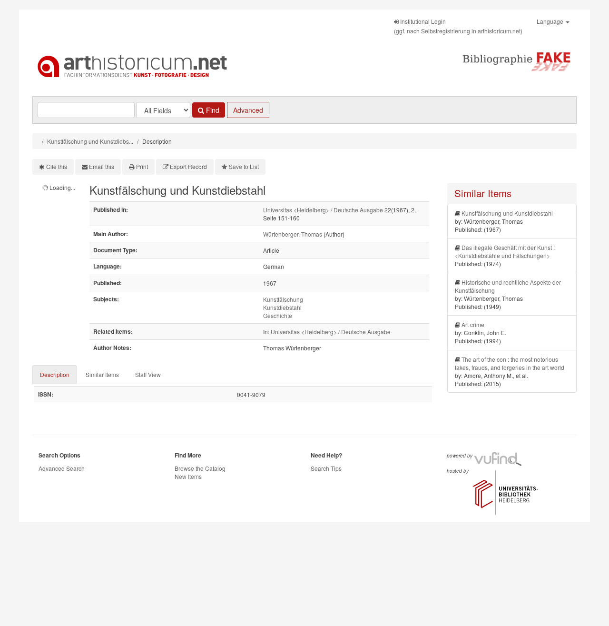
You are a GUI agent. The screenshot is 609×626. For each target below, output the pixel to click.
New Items (188, 476)
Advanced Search (62, 468)
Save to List (244, 166)
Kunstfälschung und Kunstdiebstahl (507, 213)
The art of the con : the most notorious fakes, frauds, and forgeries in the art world (509, 363)
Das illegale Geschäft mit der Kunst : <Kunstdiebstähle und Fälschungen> (505, 251)
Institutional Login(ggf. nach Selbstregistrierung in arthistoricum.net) (458, 26)
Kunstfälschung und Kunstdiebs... (90, 141)
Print (142, 166)
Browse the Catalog (200, 468)
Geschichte (277, 315)
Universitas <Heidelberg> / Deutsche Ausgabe (323, 210)
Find (211, 110)
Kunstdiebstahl (282, 307)
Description (54, 374)
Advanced (248, 110)
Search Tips (326, 468)
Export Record (188, 166)
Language (551, 21)
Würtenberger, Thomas (292, 234)
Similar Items (102, 374)
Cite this (56, 166)
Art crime (473, 324)
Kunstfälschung (283, 299)
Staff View (148, 374)
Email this (101, 166)
